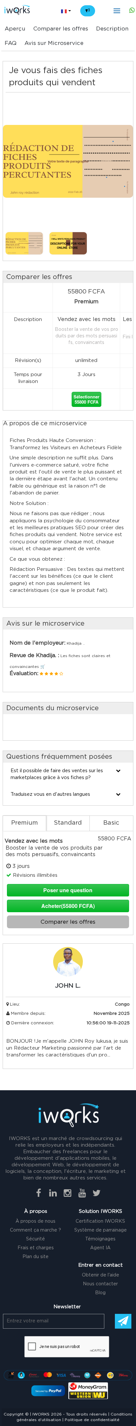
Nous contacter (100, 1284)
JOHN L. (68, 986)
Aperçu (15, 28)
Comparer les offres (60, 28)
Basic (111, 823)
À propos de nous (35, 1221)
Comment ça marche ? (35, 1230)
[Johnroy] (68, 969)
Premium (24, 823)
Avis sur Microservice (54, 43)
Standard (68, 823)
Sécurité (35, 1239)
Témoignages (100, 1239)
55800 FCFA (86, 399)
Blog (100, 1293)
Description (112, 28)
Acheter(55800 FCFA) (68, 906)
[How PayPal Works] (48, 1390)
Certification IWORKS (100, 1221)
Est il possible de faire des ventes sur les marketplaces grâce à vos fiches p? (57, 774)
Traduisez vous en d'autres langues (50, 794)
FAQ (11, 43)
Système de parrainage (100, 1230)
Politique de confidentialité (92, 1420)
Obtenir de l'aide (100, 1275)
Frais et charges (35, 1248)
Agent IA (100, 1248)
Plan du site (35, 1257)
